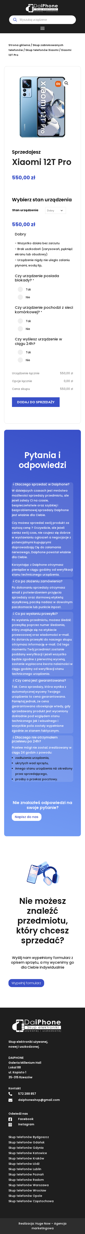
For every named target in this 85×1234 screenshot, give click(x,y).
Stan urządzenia (25, 210)
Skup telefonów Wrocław (27, 1190)
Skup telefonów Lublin (24, 1169)
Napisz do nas (26, 817)
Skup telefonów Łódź (24, 1164)
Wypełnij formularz (26, 983)
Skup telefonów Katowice (27, 1153)
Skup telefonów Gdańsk (26, 1142)
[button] (66, 83)
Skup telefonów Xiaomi (42, 50)
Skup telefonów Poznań (26, 1174)
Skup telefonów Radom (26, 1180)
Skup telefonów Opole (25, 1196)
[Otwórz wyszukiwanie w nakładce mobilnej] (42, 20)
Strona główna (19, 45)
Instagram (26, 1124)
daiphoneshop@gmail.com (39, 1100)
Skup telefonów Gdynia (26, 1148)
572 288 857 (27, 1094)
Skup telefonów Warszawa (28, 1185)
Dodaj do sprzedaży (35, 402)
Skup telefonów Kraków (26, 1158)
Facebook (25, 1119)
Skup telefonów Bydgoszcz (28, 1137)
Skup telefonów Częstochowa (31, 1201)
